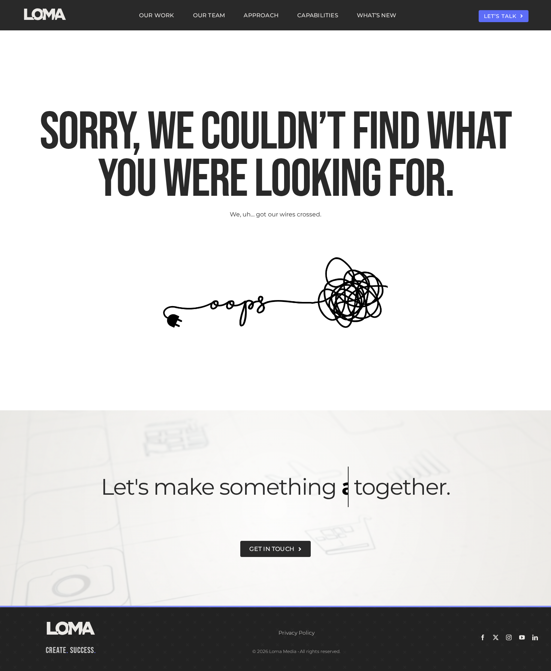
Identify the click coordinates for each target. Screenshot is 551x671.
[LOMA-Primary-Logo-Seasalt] (44, 8)
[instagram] (509, 637)
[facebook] (482, 637)
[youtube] (522, 637)
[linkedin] (535, 637)
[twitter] (496, 637)
